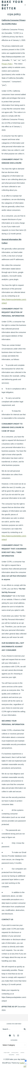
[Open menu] (25, 5)
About (17, 1054)
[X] (14, 1035)
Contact (22, 1052)
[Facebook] (10, 1035)
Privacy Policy (7, 64)
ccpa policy (11, 1054)
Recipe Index (7, 1052)
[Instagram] (18, 1035)
